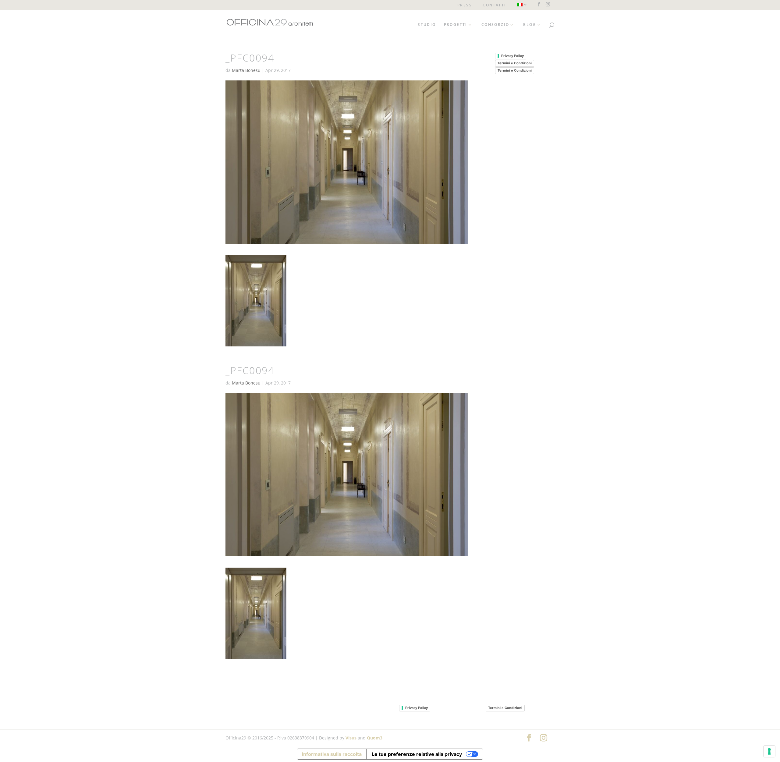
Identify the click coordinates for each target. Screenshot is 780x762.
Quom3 (374, 738)
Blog (529, 25)
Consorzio (495, 25)
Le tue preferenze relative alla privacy (417, 754)
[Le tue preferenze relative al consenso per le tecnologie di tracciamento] (769, 751)
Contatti (494, 5)
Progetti (455, 25)
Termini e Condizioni (515, 63)
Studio (427, 25)
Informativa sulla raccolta (332, 754)
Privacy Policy (512, 56)
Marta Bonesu (246, 70)
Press (464, 5)
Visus (351, 738)
